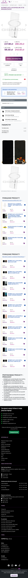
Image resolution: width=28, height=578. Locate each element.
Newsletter (3, 447)
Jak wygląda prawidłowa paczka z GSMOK (10, 529)
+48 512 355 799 (23, 485)
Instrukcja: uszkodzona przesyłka (8, 526)
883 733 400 (5, 502)
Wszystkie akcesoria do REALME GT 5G (11, 200)
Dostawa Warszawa (5, 449)
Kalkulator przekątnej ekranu (7, 516)
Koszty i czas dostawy (5, 444)
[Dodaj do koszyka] (24, 210)
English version (4, 458)
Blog (2, 456)
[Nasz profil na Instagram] (12, 565)
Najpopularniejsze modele (6, 440)
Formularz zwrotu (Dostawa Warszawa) (9, 524)
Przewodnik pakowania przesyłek (8, 531)
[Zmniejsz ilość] (10, 54)
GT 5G (25, 5)
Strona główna (4, 5)
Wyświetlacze (13, 5)
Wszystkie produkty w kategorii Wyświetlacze (13, 256)
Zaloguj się (3, 509)
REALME (20, 5)
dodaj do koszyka (14, 59)
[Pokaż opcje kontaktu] (10, 1)
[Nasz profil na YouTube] (16, 565)
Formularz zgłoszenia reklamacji (8, 520)
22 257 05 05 (5, 477)
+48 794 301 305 (23, 489)
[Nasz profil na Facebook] (8, 565)
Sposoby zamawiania (5, 512)
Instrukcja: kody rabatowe (6, 527)
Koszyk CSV (3, 514)
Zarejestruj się (14, 432)
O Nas (2, 454)
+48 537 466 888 (23, 487)
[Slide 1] (15, 37)
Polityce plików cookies (19, 572)
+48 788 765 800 (23, 483)
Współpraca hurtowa (5, 446)
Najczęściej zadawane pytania (7, 511)
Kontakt (3, 460)
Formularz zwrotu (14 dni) (6, 522)
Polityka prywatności (5, 451)
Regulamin (3, 442)
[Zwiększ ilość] (17, 54)
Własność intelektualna (6, 453)
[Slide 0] (13, 37)
